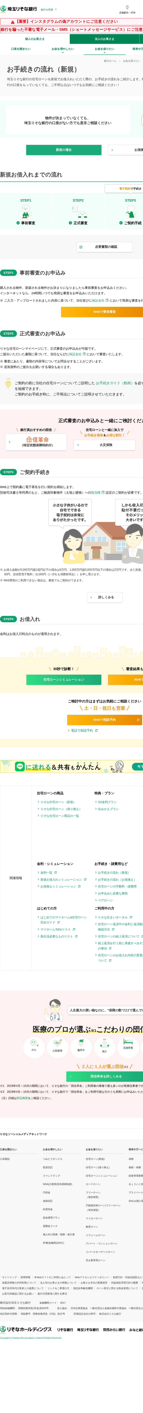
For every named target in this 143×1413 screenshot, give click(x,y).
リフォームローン (95, 1235)
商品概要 (22, 1098)
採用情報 (25, 1277)
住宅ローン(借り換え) (98, 1167)
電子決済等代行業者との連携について (23, 1288)
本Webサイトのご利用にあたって (52, 1277)
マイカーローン (94, 1218)
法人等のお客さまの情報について (58, 1283)
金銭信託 (48, 1201)
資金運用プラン (51, 1218)
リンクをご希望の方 (58, 1288)
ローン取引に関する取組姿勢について (117, 1288)
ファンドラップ (51, 1176)
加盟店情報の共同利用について (19, 1283)
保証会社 (98, 300)
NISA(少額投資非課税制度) (57, 1184)
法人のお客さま (104, 38)
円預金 (46, 1193)
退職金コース (50, 1226)
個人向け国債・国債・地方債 (59, 1235)
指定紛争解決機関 (83, 1288)
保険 (131, 1159)
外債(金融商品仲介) (53, 1243)
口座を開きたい (8, 1149)
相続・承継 (135, 1167)
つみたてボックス (52, 1159)
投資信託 (48, 1167)
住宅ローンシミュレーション (102, 1176)
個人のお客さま (35, 38)
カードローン (93, 1184)
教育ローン (92, 1227)
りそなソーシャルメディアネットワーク (23, 1134)
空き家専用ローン (95, 1260)
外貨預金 (48, 1209)
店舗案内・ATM (127, 12)
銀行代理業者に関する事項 (52, 1294)
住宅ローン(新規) (95, 1159)
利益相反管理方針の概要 (124, 1283)
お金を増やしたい (52, 1149)
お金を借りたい (94, 1149)
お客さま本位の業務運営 (94, 1283)
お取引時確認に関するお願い (18, 1294)
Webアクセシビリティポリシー (92, 1277)
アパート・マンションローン (102, 1244)
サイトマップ (9, 1277)
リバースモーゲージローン (100, 1252)
